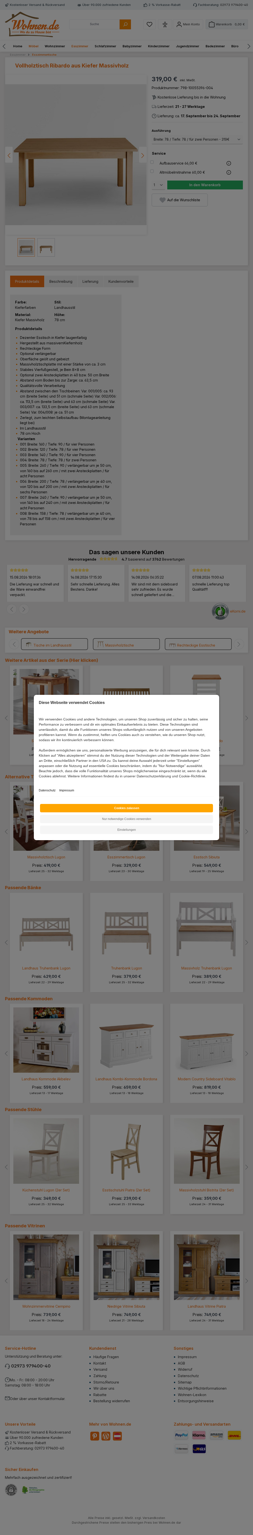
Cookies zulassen (126, 808)
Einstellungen (126, 830)
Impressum (66, 790)
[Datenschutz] (39, 782)
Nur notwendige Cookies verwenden (126, 819)
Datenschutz (47, 790)
